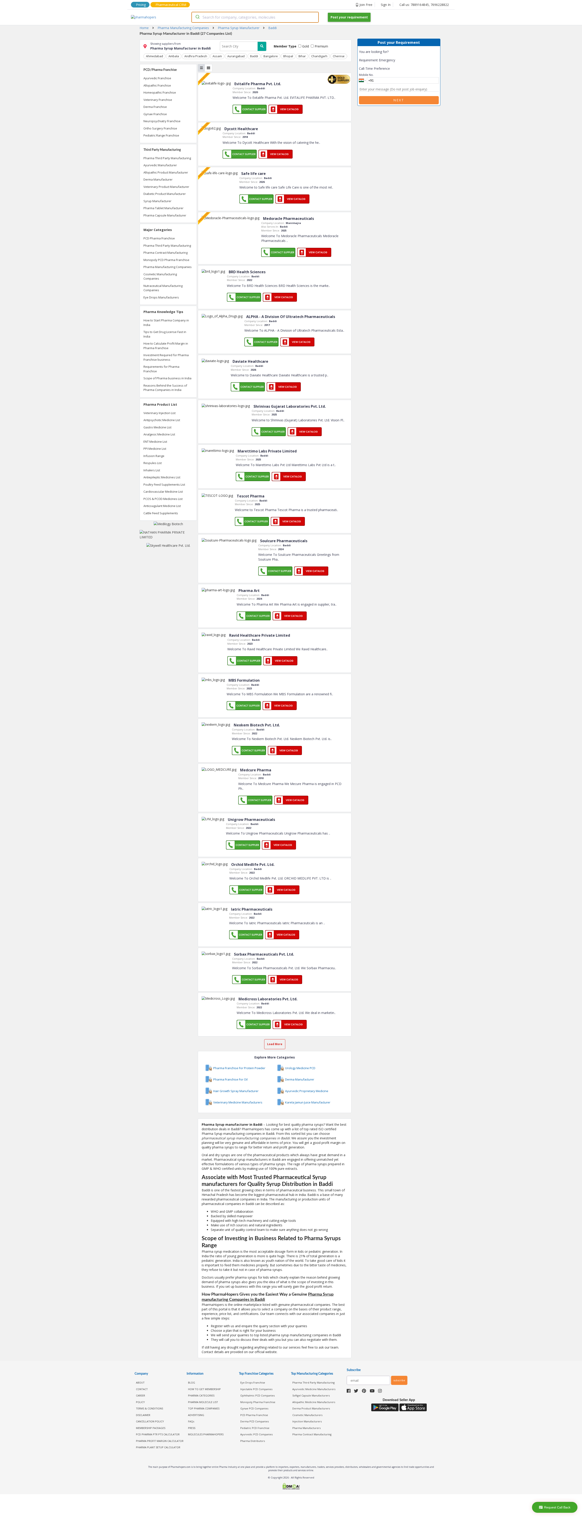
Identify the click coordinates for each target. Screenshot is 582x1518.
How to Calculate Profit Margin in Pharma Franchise (165, 345)
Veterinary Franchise (157, 100)
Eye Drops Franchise (252, 1382)
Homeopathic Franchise (159, 92)
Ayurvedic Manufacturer (160, 165)
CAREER (140, 1395)
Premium (321, 46)
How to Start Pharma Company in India (166, 322)
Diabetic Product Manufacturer (164, 194)
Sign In (386, 4)
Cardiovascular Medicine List (163, 491)
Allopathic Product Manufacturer (165, 172)
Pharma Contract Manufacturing (165, 253)
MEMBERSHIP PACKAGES (150, 1428)
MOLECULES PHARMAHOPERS (205, 1434)
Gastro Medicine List (157, 427)
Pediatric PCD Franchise (254, 1428)
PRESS (191, 1428)
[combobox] (255, 17)
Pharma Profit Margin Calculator (159, 1441)
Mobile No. (366, 75)
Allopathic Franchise (157, 85)
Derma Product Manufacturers (311, 1408)
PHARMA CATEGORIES (201, 1395)
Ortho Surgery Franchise (160, 128)
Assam (217, 56)
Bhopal (288, 56)
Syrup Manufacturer (157, 201)
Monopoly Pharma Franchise (257, 1402)
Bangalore (270, 56)
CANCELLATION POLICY (150, 1421)
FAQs (191, 1421)
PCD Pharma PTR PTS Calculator (158, 1434)
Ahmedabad (154, 56)
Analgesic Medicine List (159, 434)
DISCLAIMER (143, 1415)
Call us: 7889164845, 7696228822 (424, 4)
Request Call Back (557, 1507)
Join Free (365, 4)
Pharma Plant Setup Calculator (158, 1447)
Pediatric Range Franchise (161, 135)
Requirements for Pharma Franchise (161, 369)
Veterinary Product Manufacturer (166, 187)
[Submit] (197, 17)
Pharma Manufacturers (306, 1428)
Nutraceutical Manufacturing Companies (163, 288)
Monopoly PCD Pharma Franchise (166, 260)
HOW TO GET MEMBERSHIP (204, 1389)
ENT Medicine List (155, 442)
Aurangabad (236, 56)
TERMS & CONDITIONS (149, 1408)
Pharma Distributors (252, 1441)
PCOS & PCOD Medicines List (163, 499)
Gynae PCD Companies (254, 1408)
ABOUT (140, 1382)
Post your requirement (349, 17)
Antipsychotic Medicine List (161, 420)
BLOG (191, 1382)
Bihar (302, 56)
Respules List (152, 463)
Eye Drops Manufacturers (161, 297)
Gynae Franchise (155, 114)
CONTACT (142, 1389)
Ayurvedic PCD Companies (256, 1434)
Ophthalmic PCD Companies (257, 1395)
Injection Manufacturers (307, 1421)
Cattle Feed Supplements (160, 513)
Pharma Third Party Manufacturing (167, 158)
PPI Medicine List (154, 449)
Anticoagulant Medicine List (162, 506)
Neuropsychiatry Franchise (162, 121)
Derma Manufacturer (158, 179)
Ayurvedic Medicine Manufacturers (313, 1389)
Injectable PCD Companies (256, 1389)
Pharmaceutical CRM (171, 4)
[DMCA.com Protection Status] (291, 1487)
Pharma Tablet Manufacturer (163, 208)
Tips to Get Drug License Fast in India (164, 334)
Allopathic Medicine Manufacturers (313, 1402)
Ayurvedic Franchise (157, 78)
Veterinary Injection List (159, 413)
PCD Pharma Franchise (159, 238)
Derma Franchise (155, 107)
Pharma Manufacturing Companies (167, 267)
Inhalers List (151, 470)
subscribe (399, 1380)
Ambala (173, 56)
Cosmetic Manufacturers (307, 1415)
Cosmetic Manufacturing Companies (160, 276)
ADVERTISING (196, 1415)
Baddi (254, 56)
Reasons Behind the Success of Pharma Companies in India (165, 387)
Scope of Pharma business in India (167, 378)
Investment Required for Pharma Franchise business (166, 357)
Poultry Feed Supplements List (164, 484)
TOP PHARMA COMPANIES (203, 1408)
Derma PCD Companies (254, 1421)
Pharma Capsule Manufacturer (164, 215)
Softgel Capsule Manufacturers (311, 1395)
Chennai (338, 56)
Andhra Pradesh (195, 56)
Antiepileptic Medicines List (161, 477)
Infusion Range (153, 456)
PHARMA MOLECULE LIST (203, 1402)
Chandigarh (319, 56)
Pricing (141, 4)
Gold (305, 46)
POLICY (140, 1402)
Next (398, 100)
